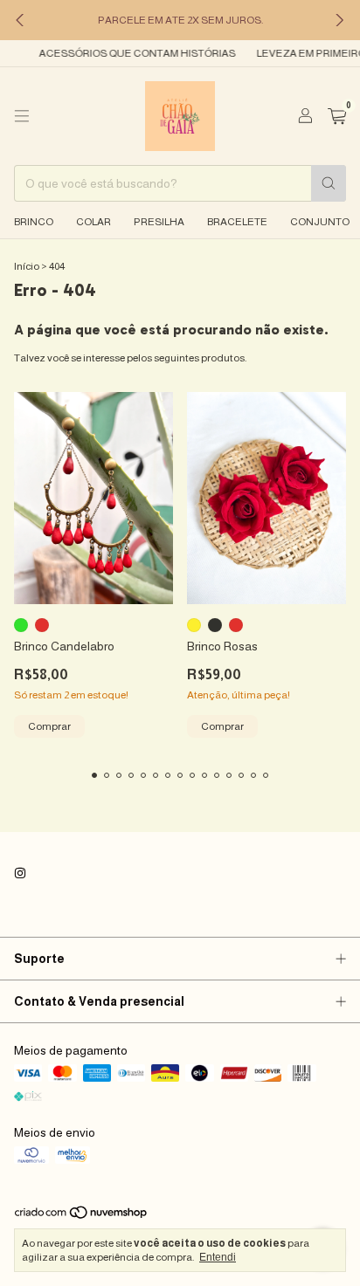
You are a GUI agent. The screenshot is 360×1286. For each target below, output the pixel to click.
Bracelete (237, 222)
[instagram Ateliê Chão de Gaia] (20, 874)
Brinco (33, 222)
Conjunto (320, 222)
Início (26, 266)
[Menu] (22, 116)
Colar (93, 222)
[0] (337, 117)
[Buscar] (328, 183)
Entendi (217, 1257)
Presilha (159, 222)
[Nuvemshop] (81, 1216)
